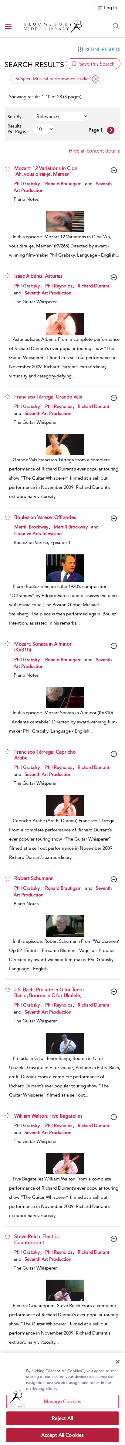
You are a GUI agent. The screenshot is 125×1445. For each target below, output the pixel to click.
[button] (8, 168)
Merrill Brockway (31, 527)
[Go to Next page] (110, 130)
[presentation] (65, 221)
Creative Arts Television (38, 533)
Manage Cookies (62, 1401)
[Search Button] (116, 26)
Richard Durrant (93, 286)
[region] (62, 1399)
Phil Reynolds (58, 286)
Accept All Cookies (62, 1435)
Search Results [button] (34, 64)
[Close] (117, 1361)
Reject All (62, 1418)
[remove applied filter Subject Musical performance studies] (95, 79)
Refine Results (102, 49)
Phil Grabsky (27, 183)
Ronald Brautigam (63, 183)
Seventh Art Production (48, 293)
